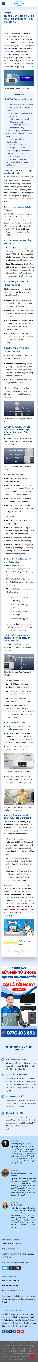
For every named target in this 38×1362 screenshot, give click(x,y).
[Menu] (3, 3)
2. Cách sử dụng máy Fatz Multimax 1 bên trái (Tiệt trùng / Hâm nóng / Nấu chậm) (18, 133)
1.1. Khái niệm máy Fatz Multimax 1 (20, 105)
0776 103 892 (13, 1249)
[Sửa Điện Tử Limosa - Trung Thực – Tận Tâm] (19, 3)
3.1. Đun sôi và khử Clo (15, 156)
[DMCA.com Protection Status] (11, 1268)
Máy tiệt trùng (9, 13)
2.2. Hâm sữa (12, 142)
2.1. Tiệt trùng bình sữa (15, 139)
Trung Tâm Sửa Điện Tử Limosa (15, 912)
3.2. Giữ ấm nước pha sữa (16, 159)
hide (22, 94)
